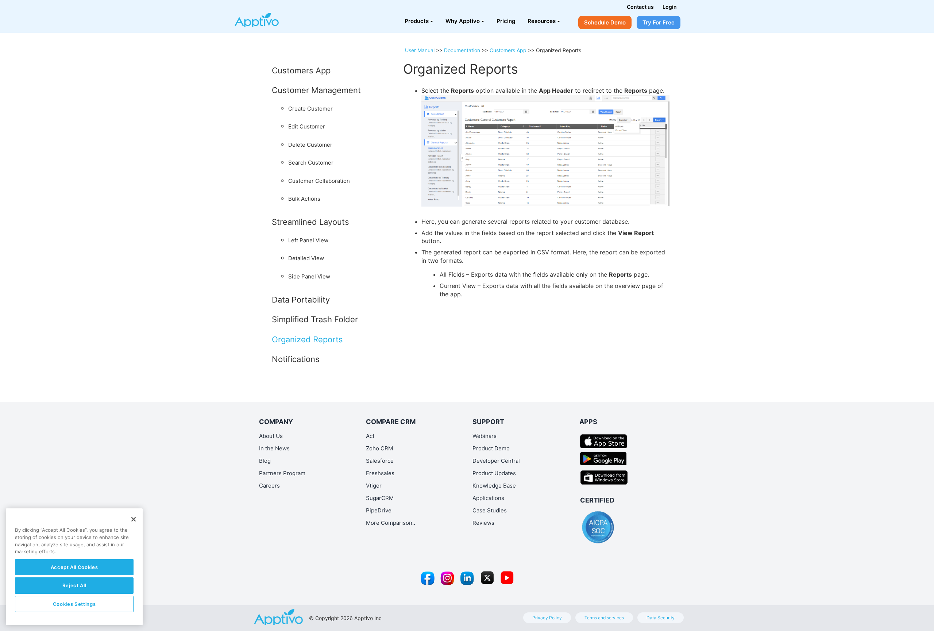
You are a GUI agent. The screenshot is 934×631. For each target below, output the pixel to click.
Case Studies (489, 510)
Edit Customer (306, 126)
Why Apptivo (462, 21)
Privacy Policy (547, 617)
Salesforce (380, 460)
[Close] (134, 519)
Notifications (296, 359)
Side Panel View (309, 276)
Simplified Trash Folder (315, 319)
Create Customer (310, 108)
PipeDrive (378, 510)
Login (670, 7)
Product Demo (491, 448)
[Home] (269, 17)
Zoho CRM (379, 448)
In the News (274, 448)
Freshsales (380, 473)
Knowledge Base (494, 485)
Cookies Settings (74, 604)
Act (370, 435)
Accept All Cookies (74, 567)
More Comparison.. (390, 522)
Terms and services (604, 617)
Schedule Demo (605, 22)
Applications (488, 498)
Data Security (661, 617)
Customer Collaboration (319, 180)
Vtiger (374, 485)
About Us (271, 435)
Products (417, 21)
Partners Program (282, 473)
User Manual (420, 50)
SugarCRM (380, 498)
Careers (269, 485)
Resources (542, 21)
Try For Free (658, 22)
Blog (265, 460)
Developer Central (496, 460)
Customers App (301, 70)
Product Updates (494, 473)
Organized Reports (307, 339)
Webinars (484, 435)
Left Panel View (308, 240)
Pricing (506, 21)
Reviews (483, 522)
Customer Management (316, 90)
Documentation (462, 50)
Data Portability (301, 299)
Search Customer (310, 162)
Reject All (74, 585)
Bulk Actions (304, 198)
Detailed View (306, 258)
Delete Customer (310, 144)
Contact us (640, 7)
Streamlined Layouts (310, 222)
